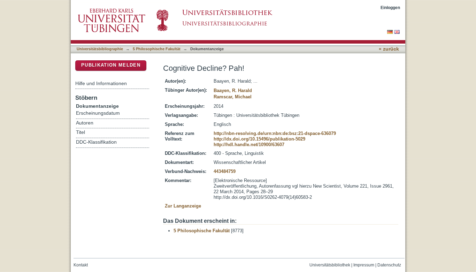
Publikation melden (110, 65)
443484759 (225, 171)
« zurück (389, 49)
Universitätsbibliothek (329, 265)
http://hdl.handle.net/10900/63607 (249, 144)
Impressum (363, 265)
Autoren (84, 123)
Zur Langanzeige (183, 206)
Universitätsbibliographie (100, 49)
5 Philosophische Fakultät (157, 49)
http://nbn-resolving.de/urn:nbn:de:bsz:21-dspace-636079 (275, 133)
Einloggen (390, 7)
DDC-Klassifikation (96, 142)
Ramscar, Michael (233, 96)
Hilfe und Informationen (101, 83)
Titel (80, 132)
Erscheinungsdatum (98, 113)
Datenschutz (389, 265)
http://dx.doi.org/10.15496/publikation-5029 (259, 139)
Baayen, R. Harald (233, 90)
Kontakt (81, 265)
